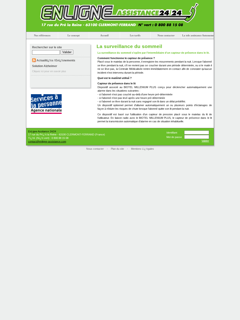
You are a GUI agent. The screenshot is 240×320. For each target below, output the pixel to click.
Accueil (104, 35)
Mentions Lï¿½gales (142, 148)
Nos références (42, 35)
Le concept (74, 35)
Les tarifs (135, 35)
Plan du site (117, 148)
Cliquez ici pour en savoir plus (49, 71)
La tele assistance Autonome (198, 35)
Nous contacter (166, 35)
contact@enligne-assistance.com (47, 141)
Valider (205, 140)
